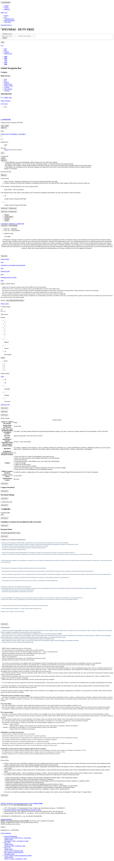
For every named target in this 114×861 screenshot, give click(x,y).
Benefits (6, 82)
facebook (3, 819)
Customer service (9, 19)
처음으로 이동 (5, 404)
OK (2, 514)
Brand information (9, 20)
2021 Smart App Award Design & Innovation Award (13, 853)
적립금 (3, 158)
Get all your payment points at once (10, 533)
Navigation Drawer (6, 25)
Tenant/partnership (18, 803)
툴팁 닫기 (3, 127)
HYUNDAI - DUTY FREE (9, 805)
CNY (5, 12)
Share (6, 125)
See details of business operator (13, 809)
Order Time (7, 22)
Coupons (6, 87)
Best (5, 81)
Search (5, 38)
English (5, 2)
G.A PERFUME (19, 223)
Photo (2, 357)
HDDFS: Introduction (7, 803)
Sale (5, 79)
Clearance (7, 90)
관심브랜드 (4, 225)
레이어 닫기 (4, 408)
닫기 (2, 45)
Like (2, 125)
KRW (2, 12)
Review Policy (20, 300)
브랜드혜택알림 (13, 225)
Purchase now (12, 208)
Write (2, 376)
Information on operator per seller (31, 809)
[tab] (6, 215)
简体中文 (7, 9)
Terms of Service (29, 803)
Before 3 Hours (8, 85)
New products (8, 89)
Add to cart (4, 208)
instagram (9, 819)
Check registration (6, 833)
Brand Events (8, 84)
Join (5, 17)
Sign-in (6, 15)
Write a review (5, 303)
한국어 (6, 7)
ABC (2, 42)
